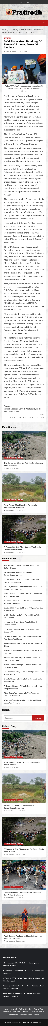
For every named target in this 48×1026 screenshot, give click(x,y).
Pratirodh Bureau (11, 51)
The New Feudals (37, 1012)
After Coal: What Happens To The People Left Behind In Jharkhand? (22, 694)
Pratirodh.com (36, 1022)
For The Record (26, 1014)
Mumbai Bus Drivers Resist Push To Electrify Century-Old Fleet (21, 623)
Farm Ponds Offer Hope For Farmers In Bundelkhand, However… (19, 573)
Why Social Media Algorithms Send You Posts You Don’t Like (23, 651)
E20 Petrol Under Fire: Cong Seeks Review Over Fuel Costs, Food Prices (22, 637)
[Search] (44, 23)
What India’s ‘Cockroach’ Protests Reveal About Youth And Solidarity (22, 701)
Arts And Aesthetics (20, 1012)
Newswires (6, 1012)
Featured (7, 38)
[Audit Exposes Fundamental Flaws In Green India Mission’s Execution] (24, 918)
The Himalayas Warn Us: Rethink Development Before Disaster (22, 566)
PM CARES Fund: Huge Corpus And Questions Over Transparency (24, 673)
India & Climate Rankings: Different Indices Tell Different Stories (22, 666)
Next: (27, 416)
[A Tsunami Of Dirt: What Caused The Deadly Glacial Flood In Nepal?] (24, 529)
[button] (4, 23)
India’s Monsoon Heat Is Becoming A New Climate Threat (23, 644)
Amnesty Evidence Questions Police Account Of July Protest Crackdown (23, 588)
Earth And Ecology (10, 457)
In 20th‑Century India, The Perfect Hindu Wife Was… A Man (22, 616)
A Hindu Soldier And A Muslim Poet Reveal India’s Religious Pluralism (23, 687)
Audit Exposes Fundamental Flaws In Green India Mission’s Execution (23, 595)
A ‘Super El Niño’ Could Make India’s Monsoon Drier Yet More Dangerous (23, 602)
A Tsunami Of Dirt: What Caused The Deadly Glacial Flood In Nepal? (21, 580)
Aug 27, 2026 (15, 468)
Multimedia (13, 1014)
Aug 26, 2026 (21, 897)
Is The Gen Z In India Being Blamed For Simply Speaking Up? (21, 630)
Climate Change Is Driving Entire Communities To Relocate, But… (23, 680)
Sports (36, 1014)
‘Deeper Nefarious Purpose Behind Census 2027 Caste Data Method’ (23, 659)
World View (38, 1009)
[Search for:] (18, 718)
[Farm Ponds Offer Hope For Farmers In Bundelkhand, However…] (24, 487)
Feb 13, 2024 (23, 51)
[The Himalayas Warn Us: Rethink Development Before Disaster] (24, 445)
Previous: (22, 409)
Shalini (7, 468)
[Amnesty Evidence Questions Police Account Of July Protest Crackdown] (24, 875)
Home (5, 1009)
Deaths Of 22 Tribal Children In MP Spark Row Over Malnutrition (24, 609)
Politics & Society (17, 887)
